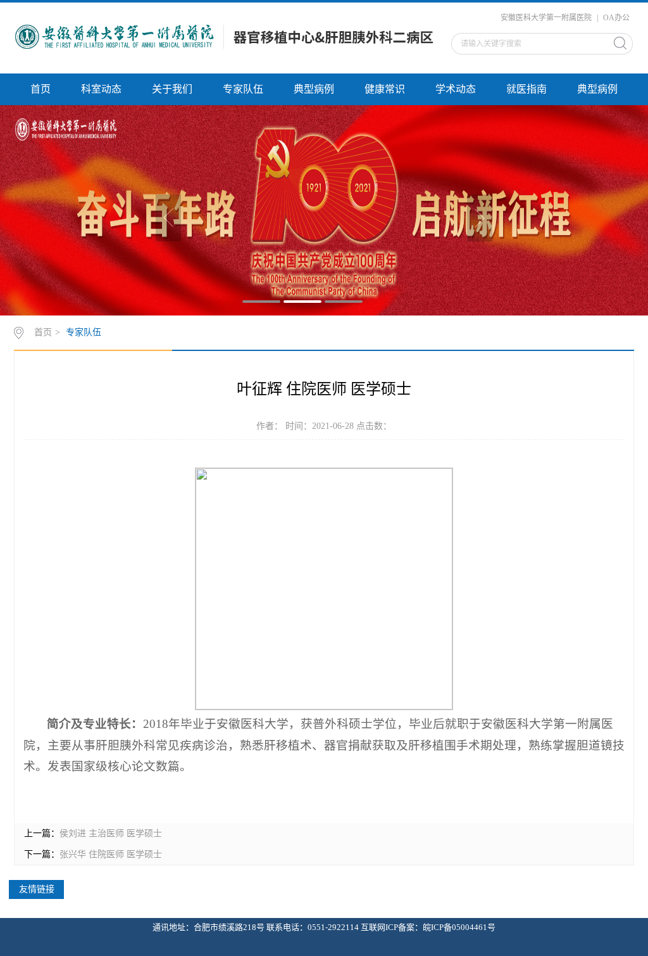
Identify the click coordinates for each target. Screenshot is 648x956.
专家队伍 (243, 89)
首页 (40, 89)
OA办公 (616, 17)
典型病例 (314, 89)
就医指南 (526, 89)
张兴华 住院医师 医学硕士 (110, 854)
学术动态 (455, 89)
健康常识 (384, 89)
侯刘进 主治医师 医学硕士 (110, 833)
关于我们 (172, 89)
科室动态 (101, 89)
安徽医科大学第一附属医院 (546, 17)
